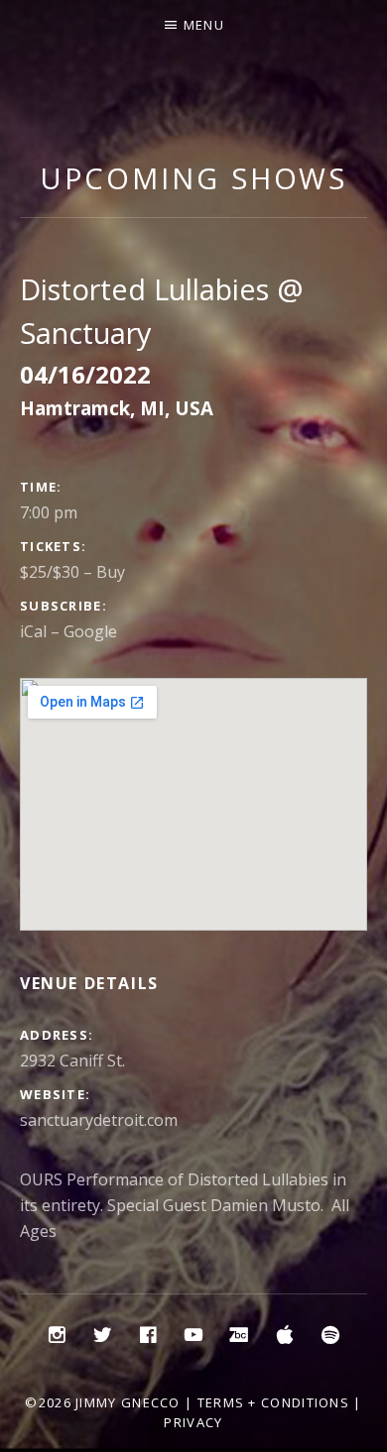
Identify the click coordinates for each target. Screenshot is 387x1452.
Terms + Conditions (273, 1402)
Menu (204, 25)
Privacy (193, 1422)
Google (90, 631)
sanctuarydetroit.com (99, 1120)
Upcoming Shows (194, 178)
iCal (33, 631)
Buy (110, 572)
